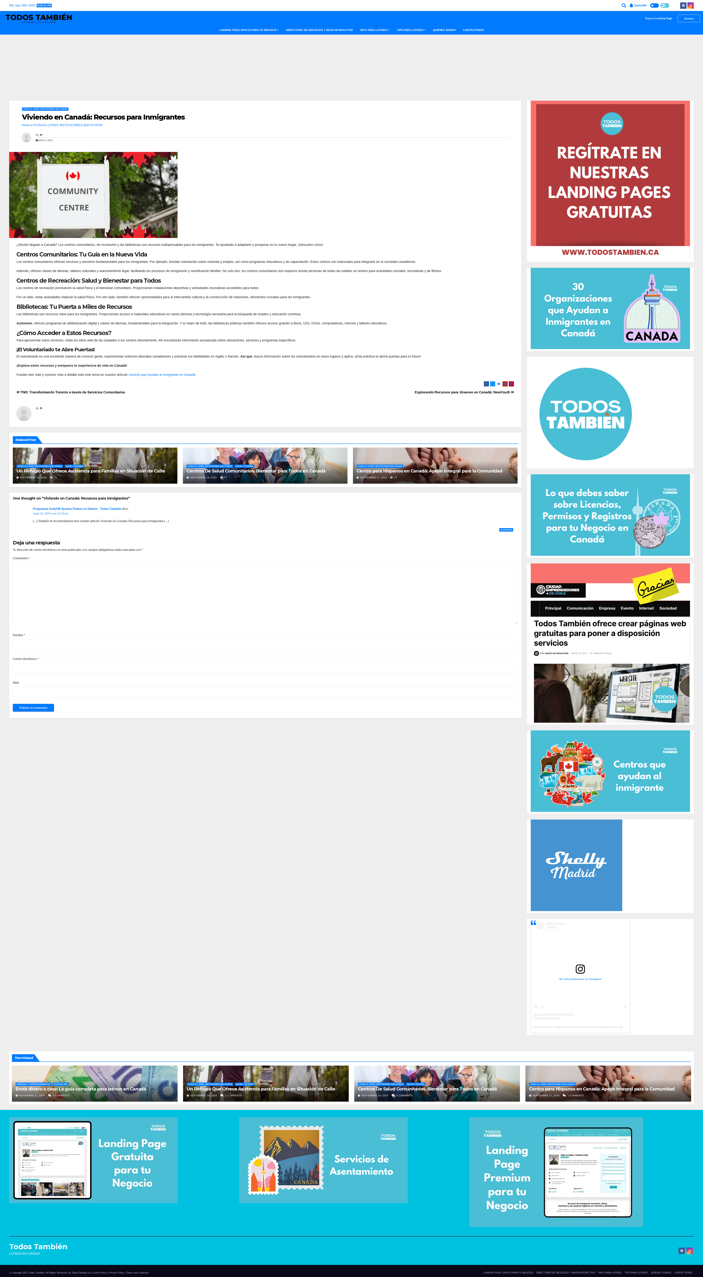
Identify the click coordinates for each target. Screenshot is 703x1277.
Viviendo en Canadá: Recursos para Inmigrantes (103, 117)
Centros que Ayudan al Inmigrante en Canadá (162, 375)
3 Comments (404, 1095)
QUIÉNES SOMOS (444, 30)
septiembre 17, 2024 (373, 477)
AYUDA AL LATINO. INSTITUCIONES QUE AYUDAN (45, 109)
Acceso (689, 18)
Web (16, 682)
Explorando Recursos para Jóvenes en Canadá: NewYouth (463, 392)
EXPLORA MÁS (61, 1084)
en (667, 5)
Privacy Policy (117, 1272)
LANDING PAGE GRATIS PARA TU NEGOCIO (248, 30)
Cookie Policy (99, 1272)
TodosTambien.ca (81, 1272)
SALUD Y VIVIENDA (74, 466)
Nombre (19, 635)
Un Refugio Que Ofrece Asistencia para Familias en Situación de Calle (90, 471)
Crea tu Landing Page (658, 18)
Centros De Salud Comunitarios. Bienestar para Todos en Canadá (256, 471)
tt (41, 135)
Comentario (21, 558)
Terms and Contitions (137, 1272)
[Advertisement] (351, 62)
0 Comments (61, 1095)
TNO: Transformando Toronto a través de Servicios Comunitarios (72, 392)
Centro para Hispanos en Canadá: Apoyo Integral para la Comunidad (429, 471)
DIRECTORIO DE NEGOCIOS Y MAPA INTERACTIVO (319, 30)
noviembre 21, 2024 (32, 1095)
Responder (506, 530)
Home (26, 125)
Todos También (38, 17)
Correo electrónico (26, 658)
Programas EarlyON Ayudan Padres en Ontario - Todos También (77, 508)
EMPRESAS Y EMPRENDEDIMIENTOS (33, 1084)
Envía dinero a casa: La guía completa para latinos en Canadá (81, 1089)
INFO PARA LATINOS (374, 30)
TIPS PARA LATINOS (410, 30)
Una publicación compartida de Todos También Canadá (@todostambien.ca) (578, 1026)
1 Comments (576, 1095)
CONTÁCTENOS (473, 30)
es (663, 5)
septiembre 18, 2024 (33, 477)
